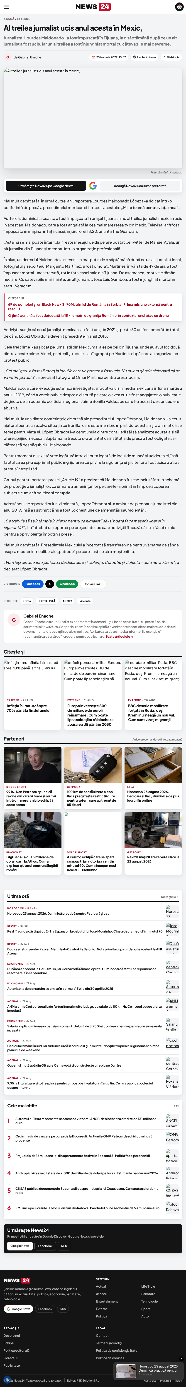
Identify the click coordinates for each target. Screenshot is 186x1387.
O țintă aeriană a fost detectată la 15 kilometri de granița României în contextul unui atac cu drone (88, 315)
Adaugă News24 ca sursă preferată (140, 186)
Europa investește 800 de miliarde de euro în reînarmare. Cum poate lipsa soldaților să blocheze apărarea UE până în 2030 (90, 715)
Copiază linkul (93, 584)
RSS (64, 1246)
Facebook (32, 584)
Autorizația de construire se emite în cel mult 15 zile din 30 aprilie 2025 (60, 988)
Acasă (9, 19)
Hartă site (150, 1380)
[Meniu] (6, 7)
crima (27, 601)
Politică (101, 1316)
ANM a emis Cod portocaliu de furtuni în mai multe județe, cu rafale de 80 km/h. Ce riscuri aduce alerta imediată (84, 1008)
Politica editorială (16, 1350)
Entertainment (107, 1301)
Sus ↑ (178, 1380)
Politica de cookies (110, 1358)
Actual (101, 1286)
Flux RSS (165, 1380)
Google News (19, 1246)
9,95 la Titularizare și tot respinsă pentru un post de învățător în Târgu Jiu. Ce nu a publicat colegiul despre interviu (80, 1085)
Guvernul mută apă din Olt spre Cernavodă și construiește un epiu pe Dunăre (64, 1065)
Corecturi (11, 1358)
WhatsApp (67, 584)
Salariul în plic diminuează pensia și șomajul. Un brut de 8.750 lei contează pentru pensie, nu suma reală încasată (84, 1028)
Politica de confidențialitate (116, 1350)
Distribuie (171, 57)
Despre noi (12, 1335)
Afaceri (101, 1294)
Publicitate (12, 1365)
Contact (102, 1335)
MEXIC (67, 601)
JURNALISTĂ (47, 601)
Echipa (9, 1343)
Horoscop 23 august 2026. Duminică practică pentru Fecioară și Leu (58, 913)
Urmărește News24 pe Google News (45, 186)
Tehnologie (149, 1301)
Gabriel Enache (38, 615)
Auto (145, 1316)
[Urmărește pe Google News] (179, 6)
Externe (102, 1309)
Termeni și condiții (109, 1343)
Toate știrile (170, 897)
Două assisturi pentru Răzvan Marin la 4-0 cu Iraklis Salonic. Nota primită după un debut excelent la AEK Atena (84, 951)
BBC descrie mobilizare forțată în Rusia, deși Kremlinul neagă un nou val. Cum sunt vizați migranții (152, 712)
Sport (145, 1309)
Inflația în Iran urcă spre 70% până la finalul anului (28, 708)
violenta (85, 601)
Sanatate (148, 1294)
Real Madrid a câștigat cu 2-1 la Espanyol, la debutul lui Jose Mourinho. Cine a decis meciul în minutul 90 (85, 931)
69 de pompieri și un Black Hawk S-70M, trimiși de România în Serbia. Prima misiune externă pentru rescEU (90, 306)
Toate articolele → (120, 636)
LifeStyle (148, 1286)
